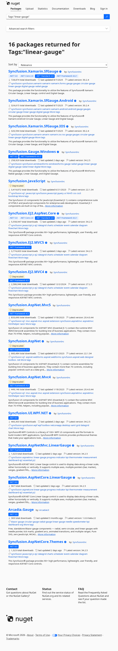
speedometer (79, 521)
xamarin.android (59, 109)
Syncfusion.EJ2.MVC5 (26, 242)
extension (55, 321)
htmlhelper (13, 323)
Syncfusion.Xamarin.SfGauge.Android (40, 100)
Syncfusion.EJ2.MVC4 (26, 271)
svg (21, 524)
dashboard (13, 460)
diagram (83, 225)
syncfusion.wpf (29, 425)
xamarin (46, 83)
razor (22, 323)
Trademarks (12, 638)
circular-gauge (88, 83)
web (82, 357)
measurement (90, 457)
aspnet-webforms (34, 357)
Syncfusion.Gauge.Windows (32, 151)
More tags (55, 111)
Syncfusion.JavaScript (26, 181)
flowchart (13, 228)
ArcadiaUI (44, 510)
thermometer (75, 457)
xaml (73, 425)
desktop (66, 425)
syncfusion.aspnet (71, 357)
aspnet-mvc (36, 321)
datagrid (42, 225)
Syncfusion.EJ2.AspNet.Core (32, 213)
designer (89, 357)
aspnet (46, 321)
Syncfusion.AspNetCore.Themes (35, 541)
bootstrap (13, 196)
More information (54, 205)
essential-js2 (29, 460)
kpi (67, 457)
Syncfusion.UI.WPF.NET (28, 413)
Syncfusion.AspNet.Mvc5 (29, 304)
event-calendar (71, 225)
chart (10, 428)
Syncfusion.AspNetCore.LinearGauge (40, 477)
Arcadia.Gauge (21, 509)
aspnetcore (27, 489)
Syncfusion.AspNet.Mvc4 (29, 377)
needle (69, 521)
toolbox (12, 359)
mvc (28, 321)
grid (78, 425)
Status (46, 589)
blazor (14, 521)
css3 (79, 193)
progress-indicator (56, 457)
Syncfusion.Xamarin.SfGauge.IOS (36, 126)
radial (25, 166)
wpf (40, 425)
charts (50, 225)
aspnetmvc (88, 321)
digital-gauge (28, 86)
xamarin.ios (56, 134)
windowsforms (56, 163)
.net (18, 359)
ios (63, 134)
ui (65, 193)
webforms (56, 357)
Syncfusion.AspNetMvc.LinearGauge (39, 445)
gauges (76, 83)
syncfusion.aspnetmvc (71, 321)
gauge (69, 83)
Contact (11, 589)
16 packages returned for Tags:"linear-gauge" (44, 48)
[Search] (107, 16)
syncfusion (16, 83)
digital (37, 166)
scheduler (58, 225)
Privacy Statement (92, 635)
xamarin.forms (58, 83)
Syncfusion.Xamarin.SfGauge (33, 71)
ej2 (36, 225)
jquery (60, 193)
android (72, 109)
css (74, 193)
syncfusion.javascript (46, 193)
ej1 (23, 193)
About (30, 635)
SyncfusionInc (75, 71)
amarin (45, 134)
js (33, 225)
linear (31, 166)
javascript (30, 193)
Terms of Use (42, 635)
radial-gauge (41, 86)
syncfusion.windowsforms (35, 163)
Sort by (12, 64)
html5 (70, 193)
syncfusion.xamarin (32, 83)
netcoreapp (56, 425)
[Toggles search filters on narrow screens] (106, 29)
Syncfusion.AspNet (24, 341)
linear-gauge (14, 86)
